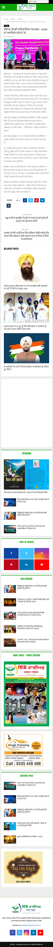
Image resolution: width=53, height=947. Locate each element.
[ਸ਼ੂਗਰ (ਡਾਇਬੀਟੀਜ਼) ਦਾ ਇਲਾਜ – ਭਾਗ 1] (10, 839)
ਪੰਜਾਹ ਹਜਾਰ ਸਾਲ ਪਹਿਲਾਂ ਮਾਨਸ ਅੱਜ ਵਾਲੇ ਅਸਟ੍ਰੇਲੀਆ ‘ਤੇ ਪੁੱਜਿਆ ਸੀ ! (31, 527)
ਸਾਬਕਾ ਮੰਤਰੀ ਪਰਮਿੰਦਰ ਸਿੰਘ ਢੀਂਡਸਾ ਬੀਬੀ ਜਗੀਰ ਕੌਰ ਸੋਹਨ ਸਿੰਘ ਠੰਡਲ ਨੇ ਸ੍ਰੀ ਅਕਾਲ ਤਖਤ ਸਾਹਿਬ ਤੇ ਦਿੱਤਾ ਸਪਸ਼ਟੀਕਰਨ (26, 236)
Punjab (7, 25)
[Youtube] (40, 932)
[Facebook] (12, 932)
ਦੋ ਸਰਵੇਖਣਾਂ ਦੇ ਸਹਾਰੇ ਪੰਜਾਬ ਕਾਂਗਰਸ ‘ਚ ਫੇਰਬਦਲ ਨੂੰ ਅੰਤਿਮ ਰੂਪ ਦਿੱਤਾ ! (26, 368)
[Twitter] (19, 932)
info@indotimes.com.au (31, 925)
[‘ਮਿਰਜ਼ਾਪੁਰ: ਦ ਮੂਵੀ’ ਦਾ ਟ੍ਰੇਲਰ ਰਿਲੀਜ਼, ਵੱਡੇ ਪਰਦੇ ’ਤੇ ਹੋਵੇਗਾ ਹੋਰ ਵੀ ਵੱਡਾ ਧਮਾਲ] (10, 602)
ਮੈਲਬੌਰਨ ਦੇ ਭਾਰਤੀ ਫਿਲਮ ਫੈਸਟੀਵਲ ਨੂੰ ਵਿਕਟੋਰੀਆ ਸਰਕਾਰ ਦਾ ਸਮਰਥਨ (29, 627)
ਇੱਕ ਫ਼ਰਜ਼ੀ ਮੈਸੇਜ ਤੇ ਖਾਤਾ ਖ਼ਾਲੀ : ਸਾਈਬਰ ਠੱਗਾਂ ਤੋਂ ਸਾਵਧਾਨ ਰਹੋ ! (33, 797)
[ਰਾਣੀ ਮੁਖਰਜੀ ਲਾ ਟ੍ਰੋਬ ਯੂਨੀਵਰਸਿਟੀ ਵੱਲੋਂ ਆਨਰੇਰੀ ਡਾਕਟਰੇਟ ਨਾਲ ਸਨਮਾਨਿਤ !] (10, 616)
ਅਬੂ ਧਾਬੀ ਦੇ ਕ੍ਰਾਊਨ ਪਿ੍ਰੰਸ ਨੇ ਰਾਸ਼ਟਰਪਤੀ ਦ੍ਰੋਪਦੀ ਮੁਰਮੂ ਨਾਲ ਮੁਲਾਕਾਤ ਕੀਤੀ (26, 219)
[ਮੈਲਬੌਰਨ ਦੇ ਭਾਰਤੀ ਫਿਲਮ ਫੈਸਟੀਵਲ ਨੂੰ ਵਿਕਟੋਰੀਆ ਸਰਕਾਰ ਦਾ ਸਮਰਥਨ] (10, 629)
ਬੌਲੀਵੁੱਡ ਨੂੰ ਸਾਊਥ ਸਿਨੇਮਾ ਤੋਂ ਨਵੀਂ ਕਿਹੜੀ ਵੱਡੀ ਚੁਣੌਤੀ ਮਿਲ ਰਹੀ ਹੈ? (32, 514)
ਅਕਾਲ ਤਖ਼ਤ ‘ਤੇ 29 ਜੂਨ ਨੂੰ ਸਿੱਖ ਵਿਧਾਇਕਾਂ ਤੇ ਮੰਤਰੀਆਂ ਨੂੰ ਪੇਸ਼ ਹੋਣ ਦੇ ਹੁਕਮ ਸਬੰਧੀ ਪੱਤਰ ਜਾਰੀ (25, 328)
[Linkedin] (33, 932)
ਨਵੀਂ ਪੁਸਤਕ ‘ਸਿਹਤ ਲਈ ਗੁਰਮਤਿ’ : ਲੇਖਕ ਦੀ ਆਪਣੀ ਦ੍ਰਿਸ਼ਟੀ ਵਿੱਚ (26, 492)
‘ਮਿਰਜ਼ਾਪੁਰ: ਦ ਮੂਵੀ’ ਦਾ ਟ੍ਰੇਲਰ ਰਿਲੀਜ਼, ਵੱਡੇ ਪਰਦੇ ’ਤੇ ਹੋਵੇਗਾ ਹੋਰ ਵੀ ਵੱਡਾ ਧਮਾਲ (33, 600)
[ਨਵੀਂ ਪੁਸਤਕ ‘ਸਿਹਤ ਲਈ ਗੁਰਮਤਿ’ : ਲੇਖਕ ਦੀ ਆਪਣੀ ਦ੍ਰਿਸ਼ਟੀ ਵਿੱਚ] (26, 474)
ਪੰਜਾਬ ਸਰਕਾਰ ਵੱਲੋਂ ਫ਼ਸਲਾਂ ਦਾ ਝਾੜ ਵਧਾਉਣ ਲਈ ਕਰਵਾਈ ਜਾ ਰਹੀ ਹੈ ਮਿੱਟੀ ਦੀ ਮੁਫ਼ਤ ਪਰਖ (25, 287)
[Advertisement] (26, 413)
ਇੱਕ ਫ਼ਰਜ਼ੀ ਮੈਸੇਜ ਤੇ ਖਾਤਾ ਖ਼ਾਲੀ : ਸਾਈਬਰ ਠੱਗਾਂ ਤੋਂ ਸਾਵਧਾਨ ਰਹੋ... (33, 500)
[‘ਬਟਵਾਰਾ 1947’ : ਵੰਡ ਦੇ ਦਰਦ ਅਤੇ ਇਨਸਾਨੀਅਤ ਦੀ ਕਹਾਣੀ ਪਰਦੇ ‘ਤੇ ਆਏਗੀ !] (10, 643)
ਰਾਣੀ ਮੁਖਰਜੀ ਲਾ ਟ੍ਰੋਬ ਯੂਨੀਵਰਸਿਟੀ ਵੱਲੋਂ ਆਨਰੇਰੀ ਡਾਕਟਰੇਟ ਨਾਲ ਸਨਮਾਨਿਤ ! (30, 614)
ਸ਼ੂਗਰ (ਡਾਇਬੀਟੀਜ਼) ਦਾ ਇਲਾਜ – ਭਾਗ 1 (30, 836)
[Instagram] (26, 932)
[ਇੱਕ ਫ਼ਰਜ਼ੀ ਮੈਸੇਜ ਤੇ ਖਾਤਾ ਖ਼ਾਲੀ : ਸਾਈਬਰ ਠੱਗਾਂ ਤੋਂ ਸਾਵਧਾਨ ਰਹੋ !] (10, 502)
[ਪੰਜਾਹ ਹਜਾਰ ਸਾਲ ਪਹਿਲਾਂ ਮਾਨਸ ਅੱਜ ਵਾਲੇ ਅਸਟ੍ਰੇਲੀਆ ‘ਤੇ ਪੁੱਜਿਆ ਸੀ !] (10, 529)
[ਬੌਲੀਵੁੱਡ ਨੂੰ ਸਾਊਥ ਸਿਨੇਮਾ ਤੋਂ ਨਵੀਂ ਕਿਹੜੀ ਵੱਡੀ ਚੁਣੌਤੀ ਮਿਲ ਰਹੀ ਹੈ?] (10, 516)
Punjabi (34, 1)
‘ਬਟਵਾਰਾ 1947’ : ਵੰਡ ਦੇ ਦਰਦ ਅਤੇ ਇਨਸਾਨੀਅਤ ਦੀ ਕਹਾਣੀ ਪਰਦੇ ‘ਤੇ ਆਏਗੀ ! (33, 640)
